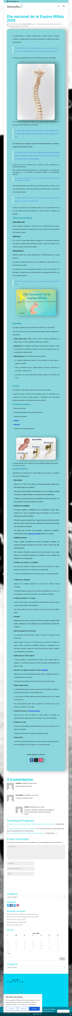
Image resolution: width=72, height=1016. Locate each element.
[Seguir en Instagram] (40, 760)
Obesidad (16, 424)
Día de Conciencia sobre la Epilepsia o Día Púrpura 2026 (23, 917)
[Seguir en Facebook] (31, 760)
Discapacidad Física (56, 24)
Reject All (23, 1008)
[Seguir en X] (36, 760)
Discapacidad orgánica (13, 26)
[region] (23, 1003)
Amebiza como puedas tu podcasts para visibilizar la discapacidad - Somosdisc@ (30, 824)
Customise (11, 1008)
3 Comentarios (25, 26)
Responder (59, 785)
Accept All (34, 1008)
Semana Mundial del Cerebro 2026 (16, 922)
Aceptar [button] (63, 1011)
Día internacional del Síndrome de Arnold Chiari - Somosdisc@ (25, 833)
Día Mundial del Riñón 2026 (14, 925)
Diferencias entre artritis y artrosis (16, 919)
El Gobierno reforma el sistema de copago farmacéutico (22, 914)
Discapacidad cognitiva (43, 24)
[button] (63, 7)
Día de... (34, 24)
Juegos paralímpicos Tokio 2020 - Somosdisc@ (21, 828)
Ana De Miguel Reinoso (15, 24)
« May (8, 953)
